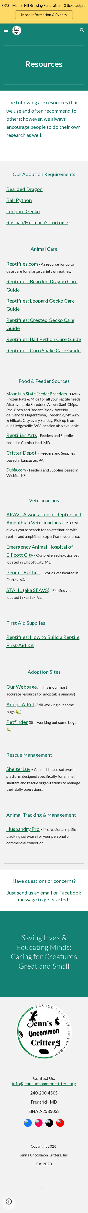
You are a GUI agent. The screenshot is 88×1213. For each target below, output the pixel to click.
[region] (44, 12)
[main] (44, 64)
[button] (6, 30)
